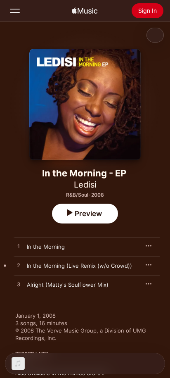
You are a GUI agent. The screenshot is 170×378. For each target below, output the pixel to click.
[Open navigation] (15, 11)
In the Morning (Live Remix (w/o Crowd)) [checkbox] (79, 265)
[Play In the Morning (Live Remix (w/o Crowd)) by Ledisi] (18, 265)
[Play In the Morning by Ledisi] (18, 246)
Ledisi (85, 185)
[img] (84, 10)
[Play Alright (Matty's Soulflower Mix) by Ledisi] (18, 284)
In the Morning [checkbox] (46, 246)
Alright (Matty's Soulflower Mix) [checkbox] (68, 284)
